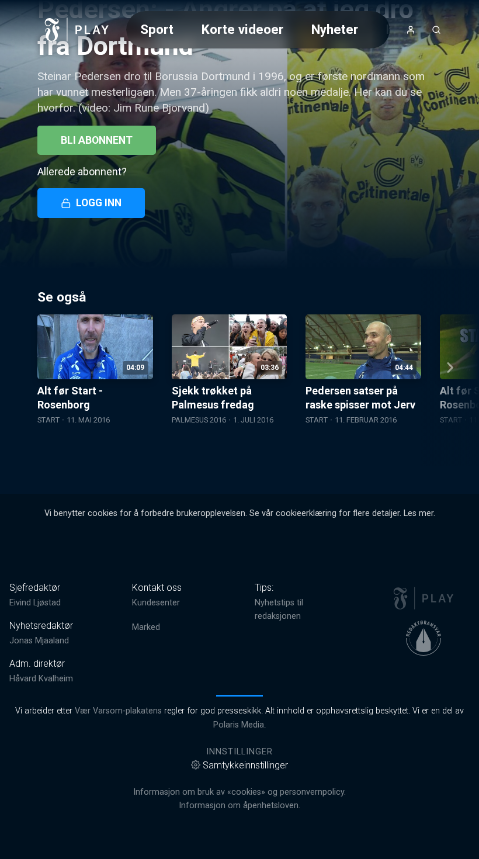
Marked (146, 627)
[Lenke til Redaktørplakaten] (423, 638)
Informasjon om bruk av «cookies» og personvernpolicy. (239, 792)
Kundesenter (156, 603)
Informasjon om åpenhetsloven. (239, 805)
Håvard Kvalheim (41, 679)
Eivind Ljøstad (35, 603)
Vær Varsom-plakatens (118, 711)
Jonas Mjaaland (39, 641)
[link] (77, 30)
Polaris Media (238, 725)
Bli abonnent (97, 140)
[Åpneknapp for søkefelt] (436, 29)
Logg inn (99, 203)
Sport (156, 29)
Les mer (418, 513)
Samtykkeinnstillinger (245, 765)
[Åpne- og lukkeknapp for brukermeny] (410, 29)
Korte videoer (242, 29)
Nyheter (334, 29)
